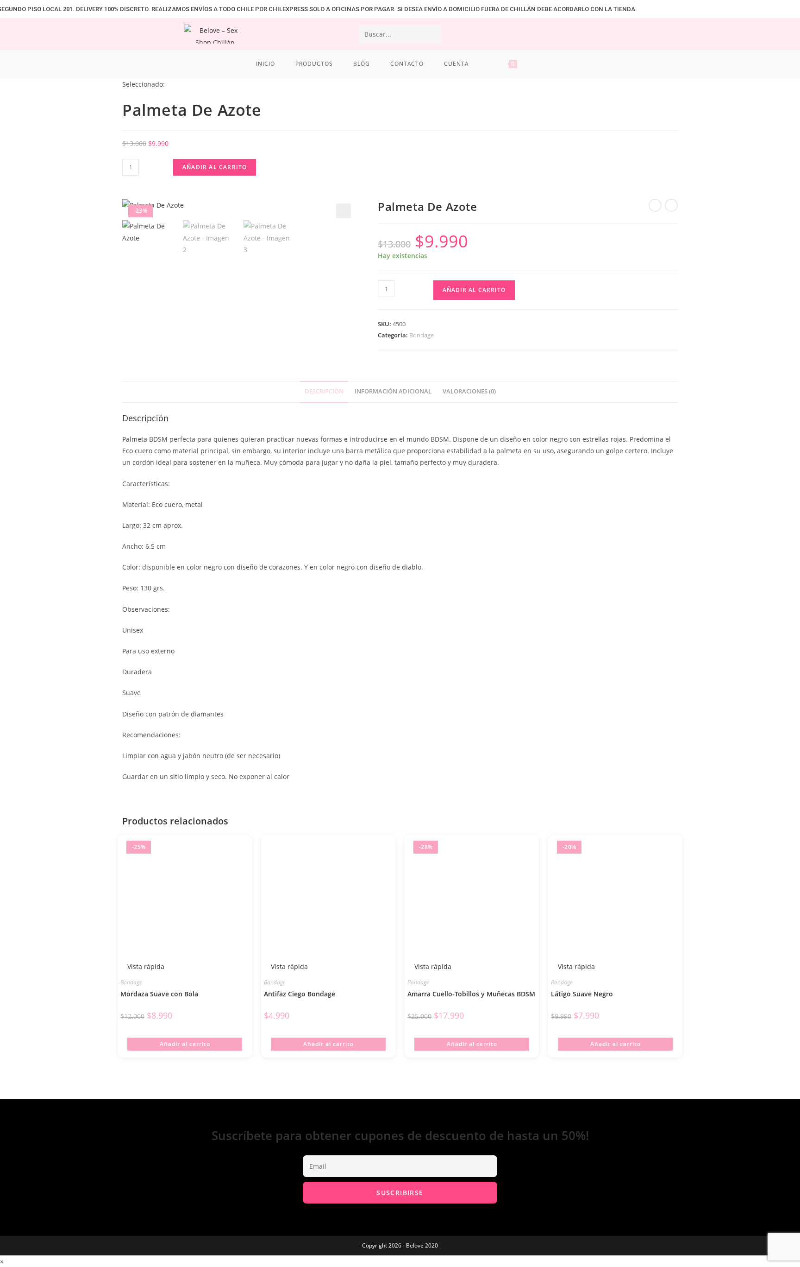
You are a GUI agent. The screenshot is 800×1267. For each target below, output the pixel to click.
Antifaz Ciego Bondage (299, 993)
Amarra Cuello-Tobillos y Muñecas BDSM (471, 993)
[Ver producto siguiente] (671, 205)
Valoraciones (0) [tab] (469, 391)
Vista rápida (144, 966)
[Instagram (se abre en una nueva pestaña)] (667, 34)
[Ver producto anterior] (655, 205)
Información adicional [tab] (393, 391)
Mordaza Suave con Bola (159, 993)
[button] (343, 210)
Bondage (421, 335)
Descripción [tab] (324, 391)
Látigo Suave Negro (582, 993)
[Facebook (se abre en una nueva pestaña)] (644, 34)
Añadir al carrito (214, 167)
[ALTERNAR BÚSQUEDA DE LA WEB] (541, 64)
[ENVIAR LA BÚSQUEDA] (432, 34)
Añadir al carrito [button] (185, 1044)
